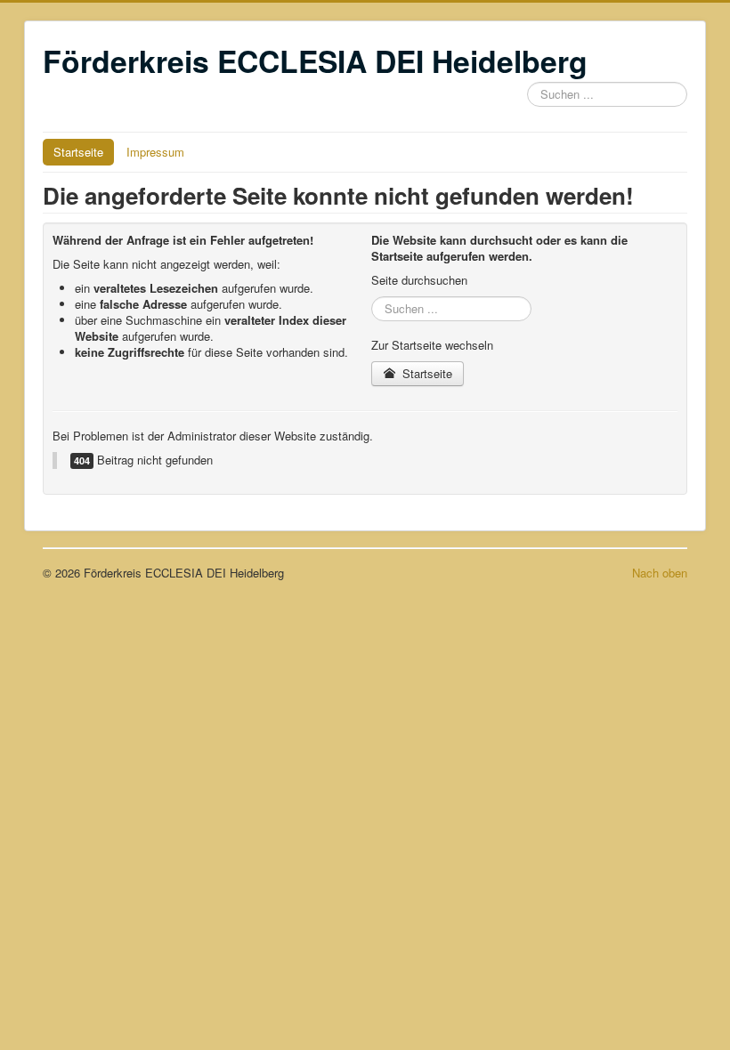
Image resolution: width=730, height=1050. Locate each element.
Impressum (155, 151)
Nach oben (659, 572)
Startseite (78, 151)
